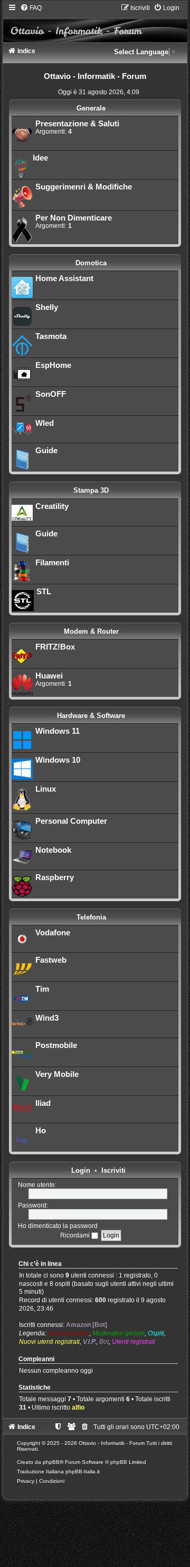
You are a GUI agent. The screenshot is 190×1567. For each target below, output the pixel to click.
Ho (40, 1130)
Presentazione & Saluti (77, 123)
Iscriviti (113, 1170)
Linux (45, 789)
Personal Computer (71, 821)
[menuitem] (31, 8)
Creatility (52, 506)
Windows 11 (57, 731)
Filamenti (52, 562)
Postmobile (56, 1045)
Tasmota (50, 336)
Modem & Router (91, 631)
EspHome (53, 365)
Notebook (53, 850)
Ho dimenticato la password (58, 1226)
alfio (78, 1407)
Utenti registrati (133, 1341)
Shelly (46, 307)
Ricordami (75, 1235)
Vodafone (52, 933)
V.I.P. (89, 1341)
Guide (46, 450)
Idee (40, 158)
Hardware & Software (91, 716)
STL (43, 591)
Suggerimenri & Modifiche (83, 187)
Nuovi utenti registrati (49, 1341)
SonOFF (50, 394)
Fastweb (50, 960)
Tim (42, 989)
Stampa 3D (91, 490)
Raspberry (54, 877)
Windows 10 (57, 760)
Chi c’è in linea (40, 1264)
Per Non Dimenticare (73, 218)
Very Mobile (57, 1074)
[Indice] (95, 23)
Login (80, 1170)
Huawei (49, 676)
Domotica (91, 263)
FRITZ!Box (55, 647)
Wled (44, 423)
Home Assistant (64, 278)
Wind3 (47, 1018)
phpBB (51, 1462)
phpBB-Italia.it (82, 1471)
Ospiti (156, 1333)
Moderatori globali (118, 1333)
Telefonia (91, 917)
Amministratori (68, 1333)
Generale (91, 108)
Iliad (43, 1103)
